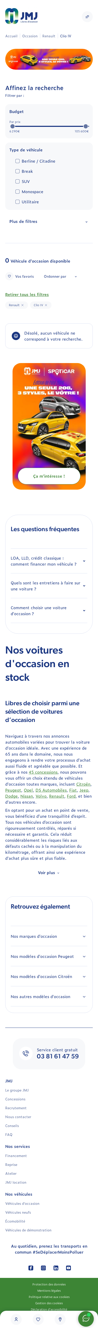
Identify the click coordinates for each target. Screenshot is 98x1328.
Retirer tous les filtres (27, 294)
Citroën (83, 784)
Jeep (83, 790)
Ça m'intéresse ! (49, 476)
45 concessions (43, 772)
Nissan (26, 796)
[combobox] (60, 276)
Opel (28, 790)
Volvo (41, 796)
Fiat (73, 790)
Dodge (11, 796)
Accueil (11, 35)
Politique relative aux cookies (49, 1297)
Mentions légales (49, 1290)
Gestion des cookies (49, 1303)
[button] (87, 16)
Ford (71, 796)
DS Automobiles (51, 790)
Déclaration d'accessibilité (49, 1309)
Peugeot (13, 790)
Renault (48, 35)
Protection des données (49, 1284)
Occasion (30, 35)
